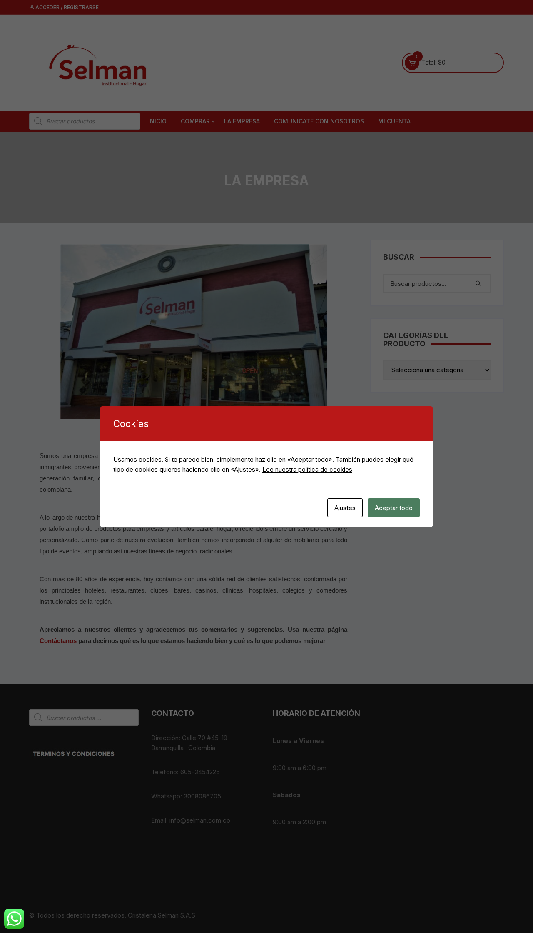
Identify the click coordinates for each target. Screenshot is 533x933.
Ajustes (345, 508)
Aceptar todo (394, 508)
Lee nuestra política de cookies (307, 469)
